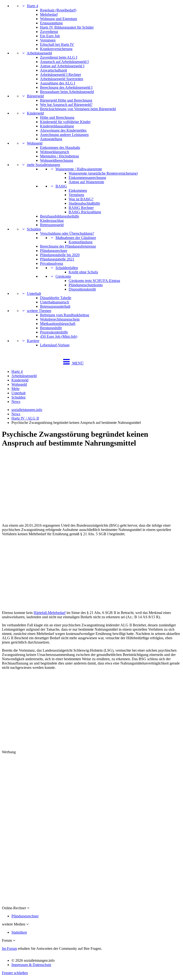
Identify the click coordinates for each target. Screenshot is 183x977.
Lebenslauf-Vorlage (55, 345)
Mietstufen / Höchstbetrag (59, 156)
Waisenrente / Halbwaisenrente (79, 169)
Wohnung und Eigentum (58, 19)
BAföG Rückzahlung (85, 212)
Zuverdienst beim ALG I (58, 57)
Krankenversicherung (56, 49)
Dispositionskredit (82, 289)
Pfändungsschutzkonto (86, 285)
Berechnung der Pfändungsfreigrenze (68, 246)
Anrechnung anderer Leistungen (64, 135)
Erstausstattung (51, 23)
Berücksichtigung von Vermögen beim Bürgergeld (78, 109)
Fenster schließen (15, 973)
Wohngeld (34, 143)
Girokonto (63, 276)
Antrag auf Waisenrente (86, 182)
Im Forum (9, 948)
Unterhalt (34, 293)
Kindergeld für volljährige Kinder (65, 122)
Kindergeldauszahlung (57, 126)
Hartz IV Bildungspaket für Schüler (67, 27)
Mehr (15, 389)
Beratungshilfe (51, 328)
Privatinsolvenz (51, 263)
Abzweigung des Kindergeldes (63, 130)
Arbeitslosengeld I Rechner (60, 75)
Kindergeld (35, 113)
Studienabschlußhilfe (84, 203)
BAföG (61, 186)
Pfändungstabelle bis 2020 (60, 255)
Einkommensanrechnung (87, 178)
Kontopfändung (80, 242)
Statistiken (19, 932)
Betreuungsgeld (52, 225)
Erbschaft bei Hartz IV (57, 44)
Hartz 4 (32, 6)
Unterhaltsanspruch (54, 302)
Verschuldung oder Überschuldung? (67, 233)
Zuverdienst (49, 32)
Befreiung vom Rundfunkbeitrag (64, 315)
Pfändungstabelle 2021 (57, 259)
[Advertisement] (91, 486)
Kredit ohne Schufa (83, 272)
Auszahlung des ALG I (57, 83)
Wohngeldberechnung (56, 160)
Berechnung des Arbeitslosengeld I (66, 87)
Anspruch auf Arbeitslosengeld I (64, 62)
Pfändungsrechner (53, 251)
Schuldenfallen (67, 268)
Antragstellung (51, 139)
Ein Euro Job (50, 36)
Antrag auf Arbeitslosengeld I (62, 66)
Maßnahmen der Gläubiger (76, 238)
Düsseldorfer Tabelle (55, 298)
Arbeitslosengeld (39, 53)
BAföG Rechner (81, 208)
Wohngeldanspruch (54, 152)
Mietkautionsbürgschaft (57, 324)
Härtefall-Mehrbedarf (50, 613)
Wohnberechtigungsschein (60, 319)
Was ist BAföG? (81, 199)
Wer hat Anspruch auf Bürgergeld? (66, 105)
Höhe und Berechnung (57, 117)
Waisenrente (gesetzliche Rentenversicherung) (103, 173)
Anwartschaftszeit (53, 70)
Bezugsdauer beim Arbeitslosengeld (67, 92)
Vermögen (48, 40)
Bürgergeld (35, 96)
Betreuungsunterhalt (55, 306)
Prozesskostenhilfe (54, 332)
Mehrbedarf (49, 14)
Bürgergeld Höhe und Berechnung (66, 100)
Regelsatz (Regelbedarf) (58, 10)
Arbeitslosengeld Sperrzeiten (61, 79)
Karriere (33, 341)
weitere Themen (39, 311)
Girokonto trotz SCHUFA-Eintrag (94, 281)
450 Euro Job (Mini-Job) (58, 336)
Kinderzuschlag (52, 220)
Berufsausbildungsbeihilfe (59, 216)
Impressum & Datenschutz (31, 965)
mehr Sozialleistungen (43, 165)
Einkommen (78, 190)
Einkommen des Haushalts (60, 148)
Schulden (34, 229)
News (15, 402)
